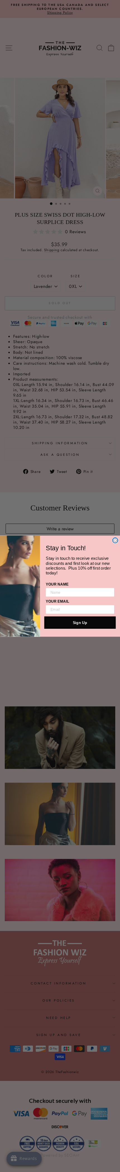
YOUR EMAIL (57, 601)
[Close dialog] (115, 540)
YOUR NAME (57, 584)
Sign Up (80, 622)
